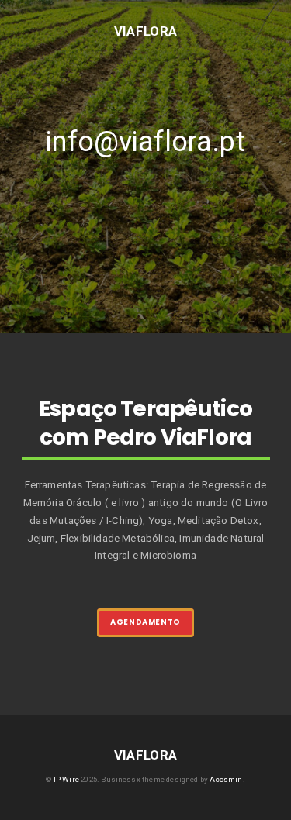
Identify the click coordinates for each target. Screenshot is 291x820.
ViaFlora (146, 30)
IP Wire (66, 779)
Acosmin (226, 779)
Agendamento (145, 622)
